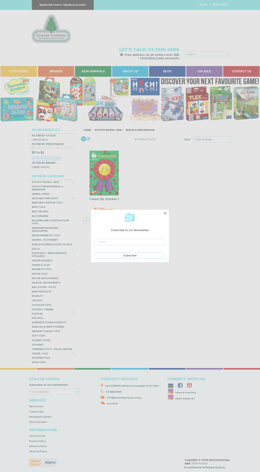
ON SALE (204, 71)
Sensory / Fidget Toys (46, 331)
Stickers (37, 344)
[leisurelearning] (50, 27)
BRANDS (56, 71)
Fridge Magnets (42, 260)
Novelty (37, 296)
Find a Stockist (38, 422)
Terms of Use (37, 436)
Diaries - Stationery (45, 239)
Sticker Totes (41, 340)
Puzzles (37, 313)
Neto (222, 467)
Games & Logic (41, 265)
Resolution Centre (40, 416)
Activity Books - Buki (45, 182)
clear (56, 158)
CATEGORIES (18, 71)
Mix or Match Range (45, 278)
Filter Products (46, 130)
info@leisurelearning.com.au (124, 397)
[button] (206, 468)
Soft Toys (38, 335)
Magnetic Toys (41, 269)
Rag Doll (38, 318)
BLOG (167, 71)
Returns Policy (38, 446)
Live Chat (112, 403)
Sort (187, 139)
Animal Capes (40, 194)
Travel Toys (40, 353)
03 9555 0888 (163, 49)
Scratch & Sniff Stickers (48, 326)
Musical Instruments (46, 282)
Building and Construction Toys (50, 222)
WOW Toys (39, 362)
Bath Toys (38, 207)
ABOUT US (130, 71)
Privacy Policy (37, 441)
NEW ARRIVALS (93, 71)
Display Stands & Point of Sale (52, 244)
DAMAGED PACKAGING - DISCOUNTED (46, 229)
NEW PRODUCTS (41, 291)
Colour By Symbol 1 (104, 199)
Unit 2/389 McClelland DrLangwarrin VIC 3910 (132, 385)
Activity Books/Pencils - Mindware (48, 188)
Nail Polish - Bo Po (44, 287)
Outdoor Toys (41, 305)
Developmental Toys (46, 235)
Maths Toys (39, 273)
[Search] (227, 54)
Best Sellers (40, 211)
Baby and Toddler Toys (47, 202)
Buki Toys (42, 167)
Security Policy (38, 451)
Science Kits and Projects (49, 322)
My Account (36, 406)
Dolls (36, 249)
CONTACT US (241, 71)
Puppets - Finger (42, 309)
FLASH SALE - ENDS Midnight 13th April (49, 254)
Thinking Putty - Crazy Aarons (52, 349)
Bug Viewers (40, 216)
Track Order (36, 411)
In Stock (41, 139)
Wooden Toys (41, 357)
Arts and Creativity (45, 198)
